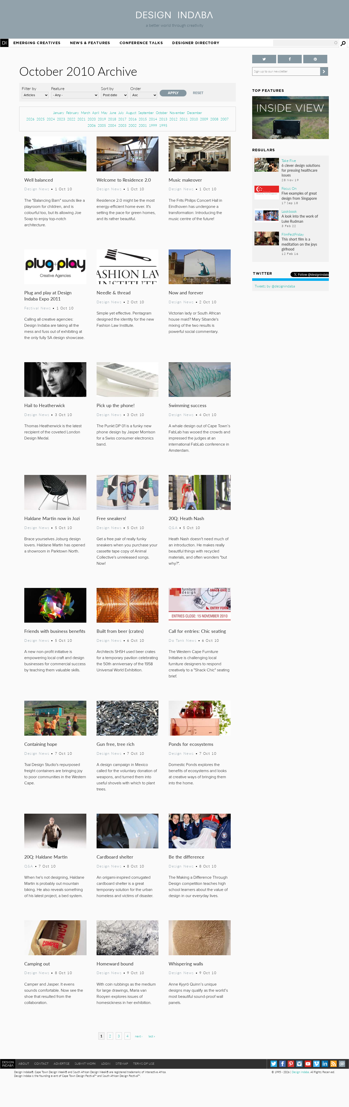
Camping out (37, 963)
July (121, 112)
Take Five (289, 160)
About (23, 1063)
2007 (224, 119)
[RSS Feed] (333, 1064)
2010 (194, 119)
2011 (184, 119)
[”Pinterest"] (315, 59)
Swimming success (187, 405)
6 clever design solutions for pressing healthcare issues (301, 170)
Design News (36, 188)
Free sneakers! (111, 518)
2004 (112, 125)
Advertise (61, 1063)
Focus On (289, 188)
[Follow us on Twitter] (264, 59)
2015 (143, 119)
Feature (57, 88)
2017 (122, 119)
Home (4, 43)
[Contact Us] (342, 1064)
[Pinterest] (291, 1064)
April (95, 112)
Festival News (37, 307)
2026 (30, 119)
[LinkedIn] (325, 1064)
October (162, 112)
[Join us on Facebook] (290, 59)
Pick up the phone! (116, 405)
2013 (163, 119)
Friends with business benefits (54, 631)
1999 (153, 125)
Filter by (29, 88)
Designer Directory (195, 43)
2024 (51, 119)
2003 (122, 125)
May (104, 112)
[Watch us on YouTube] (308, 1064)
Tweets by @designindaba (275, 285)
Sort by (107, 88)
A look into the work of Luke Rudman (300, 218)
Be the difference (186, 856)
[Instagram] (299, 1064)
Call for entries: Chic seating (197, 631)
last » (151, 1036)
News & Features (90, 43)
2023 (61, 119)
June (113, 112)
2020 (92, 119)
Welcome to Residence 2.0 (124, 180)
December (194, 112)
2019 (102, 119)
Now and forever (186, 292)
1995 (163, 125)
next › (138, 1036)
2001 (143, 125)
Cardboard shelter (115, 856)
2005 (102, 125)
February (72, 112)
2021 (81, 119)
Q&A (173, 527)
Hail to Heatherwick (44, 405)
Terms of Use (143, 1063)
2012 (173, 119)
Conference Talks (141, 43)
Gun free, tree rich (115, 744)
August (131, 112)
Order (135, 88)
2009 (204, 119)
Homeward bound (115, 963)
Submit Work (85, 1063)
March (85, 112)
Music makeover (185, 180)
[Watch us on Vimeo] (316, 1064)
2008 (214, 119)
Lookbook (289, 211)
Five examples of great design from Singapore (299, 195)
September (146, 112)
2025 (41, 119)
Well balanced (38, 180)
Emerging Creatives (37, 43)
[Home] (174, 17)
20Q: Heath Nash (186, 518)
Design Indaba (300, 1072)
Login (105, 1063)
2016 (133, 119)
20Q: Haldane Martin (45, 856)
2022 (71, 119)
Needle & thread (114, 292)
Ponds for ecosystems (191, 744)
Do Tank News (182, 640)
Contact (41, 1063)
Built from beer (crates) (120, 631)
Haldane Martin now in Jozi (52, 518)
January (58, 112)
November (177, 112)
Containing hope (40, 744)
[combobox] (305, 43)
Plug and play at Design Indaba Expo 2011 (48, 295)
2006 (92, 125)
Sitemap (121, 1063)
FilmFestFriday (293, 234)
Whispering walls (186, 963)
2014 (153, 119)
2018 (112, 119)
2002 (133, 125)
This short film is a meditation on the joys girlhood (299, 243)
